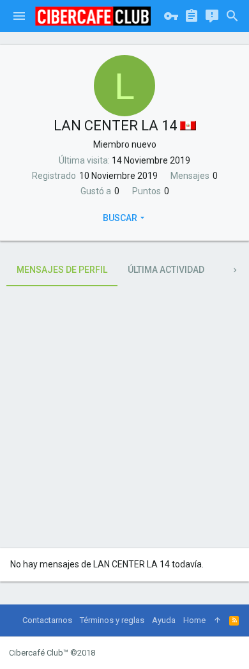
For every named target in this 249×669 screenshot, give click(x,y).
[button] (19, 16)
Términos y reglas (112, 620)
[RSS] (234, 620)
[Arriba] (217, 620)
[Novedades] (212, 16)
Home (194, 620)
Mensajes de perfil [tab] (62, 270)
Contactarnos (47, 620)
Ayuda (164, 620)
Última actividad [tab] (166, 270)
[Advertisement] (124, 417)
